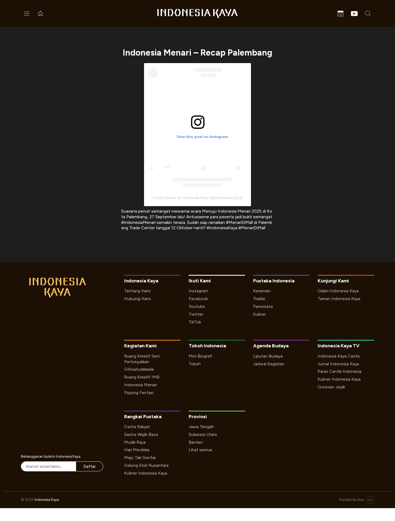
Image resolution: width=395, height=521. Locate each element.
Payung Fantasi (138, 392)
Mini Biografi (200, 356)
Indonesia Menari (140, 384)
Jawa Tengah (201, 426)
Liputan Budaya (268, 356)
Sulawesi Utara (203, 434)
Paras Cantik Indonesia (339, 371)
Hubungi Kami (137, 298)
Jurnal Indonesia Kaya (338, 363)
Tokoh (195, 363)
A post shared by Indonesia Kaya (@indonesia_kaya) (198, 197)
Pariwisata (263, 306)
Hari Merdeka (136, 449)
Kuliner (259, 314)
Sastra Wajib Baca (141, 434)
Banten (196, 442)
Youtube (197, 306)
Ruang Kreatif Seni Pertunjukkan (142, 359)
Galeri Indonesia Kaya (338, 290)
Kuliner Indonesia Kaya (339, 379)
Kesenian (262, 290)
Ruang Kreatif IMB (141, 377)
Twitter (196, 314)
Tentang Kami (137, 290)
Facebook (198, 298)
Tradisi (259, 298)
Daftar (89, 466)
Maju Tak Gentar (140, 457)
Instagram (198, 290)
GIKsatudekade (139, 369)
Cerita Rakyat (137, 426)
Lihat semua (200, 449)
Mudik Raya (135, 442)
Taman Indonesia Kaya (339, 298)
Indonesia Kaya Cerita (339, 356)
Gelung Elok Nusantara (146, 465)
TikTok (195, 322)
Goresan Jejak (331, 386)
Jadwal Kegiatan (268, 363)
